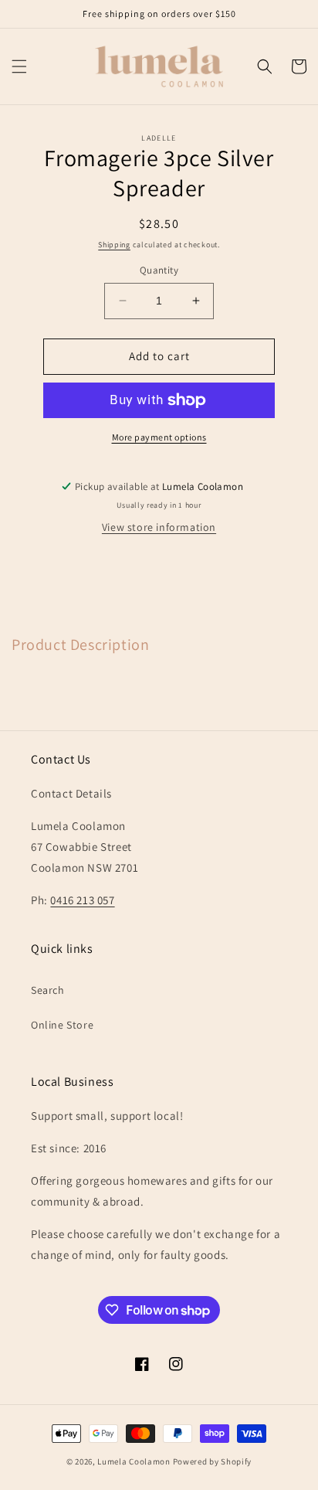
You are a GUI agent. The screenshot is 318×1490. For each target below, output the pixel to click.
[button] (19, 66)
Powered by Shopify (212, 1461)
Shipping (114, 245)
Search (48, 990)
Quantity (159, 270)
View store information (159, 527)
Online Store (62, 1025)
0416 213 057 (82, 900)
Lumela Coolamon (134, 1461)
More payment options (159, 437)
